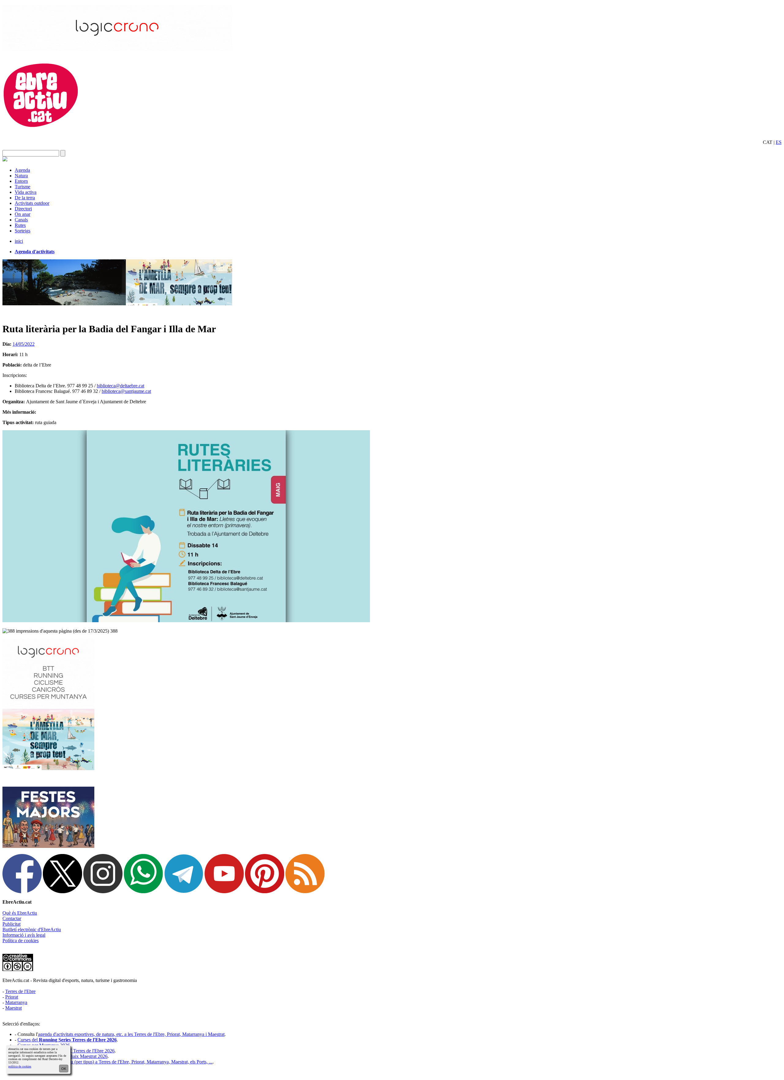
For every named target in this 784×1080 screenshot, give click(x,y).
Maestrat (13, 1007)
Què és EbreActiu (19, 913)
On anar (22, 214)
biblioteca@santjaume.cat (126, 391)
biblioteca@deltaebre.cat (120, 385)
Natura (21, 175)
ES (779, 142)
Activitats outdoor (32, 203)
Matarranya (16, 1002)
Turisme (22, 186)
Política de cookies (20, 940)
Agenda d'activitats (35, 251)
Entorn (21, 181)
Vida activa (25, 192)
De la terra (25, 197)
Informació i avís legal (23, 935)
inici (19, 241)
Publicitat (11, 924)
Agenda (22, 170)
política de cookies (19, 1066)
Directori (23, 208)
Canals (21, 219)
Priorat (11, 996)
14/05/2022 (24, 344)
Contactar (11, 918)
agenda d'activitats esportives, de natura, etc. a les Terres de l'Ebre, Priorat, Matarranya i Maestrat (131, 1034)
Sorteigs (22, 230)
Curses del (67, 1039)
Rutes (20, 225)
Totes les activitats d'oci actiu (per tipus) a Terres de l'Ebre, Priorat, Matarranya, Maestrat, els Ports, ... (115, 1061)
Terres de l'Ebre (20, 991)
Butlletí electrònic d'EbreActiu (31, 929)
